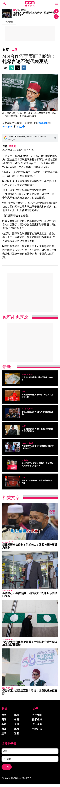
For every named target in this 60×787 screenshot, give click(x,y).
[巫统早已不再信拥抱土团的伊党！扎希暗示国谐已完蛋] (30, 570)
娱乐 (4, 733)
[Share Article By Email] (5, 69)
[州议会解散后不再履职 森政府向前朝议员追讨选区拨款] (12, 430)
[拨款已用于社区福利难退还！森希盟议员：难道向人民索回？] (12, 464)
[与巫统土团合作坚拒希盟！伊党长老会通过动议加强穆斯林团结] (30, 618)
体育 (16, 719)
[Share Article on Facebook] (24, 69)
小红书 (20, 126)
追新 (16, 733)
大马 (15, 10)
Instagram (7, 126)
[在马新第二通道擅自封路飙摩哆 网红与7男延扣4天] (12, 447)
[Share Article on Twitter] (17, 69)
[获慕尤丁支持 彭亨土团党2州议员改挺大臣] (12, 481)
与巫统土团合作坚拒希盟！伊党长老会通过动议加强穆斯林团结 (29, 643)
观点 (16, 715)
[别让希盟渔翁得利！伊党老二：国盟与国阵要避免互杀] (30, 521)
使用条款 (37, 724)
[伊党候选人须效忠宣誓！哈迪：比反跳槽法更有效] (30, 667)
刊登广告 (37, 729)
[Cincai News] (30, 5)
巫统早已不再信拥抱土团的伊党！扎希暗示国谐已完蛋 (29, 595)
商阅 (4, 729)
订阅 (7, 767)
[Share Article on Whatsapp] (11, 69)
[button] (54, 138)
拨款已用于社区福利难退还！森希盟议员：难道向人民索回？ (37, 464)
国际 (4, 719)
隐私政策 (37, 719)
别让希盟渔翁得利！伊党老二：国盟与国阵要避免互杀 (29, 546)
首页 (6, 49)
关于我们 (37, 715)
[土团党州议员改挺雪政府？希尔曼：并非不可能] (12, 395)
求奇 (16, 729)
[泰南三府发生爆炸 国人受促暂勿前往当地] (12, 413)
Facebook (42, 123)
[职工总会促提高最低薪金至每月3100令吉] (12, 378)
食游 (16, 724)
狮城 (4, 724)
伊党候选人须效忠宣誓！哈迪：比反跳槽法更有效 (29, 692)
